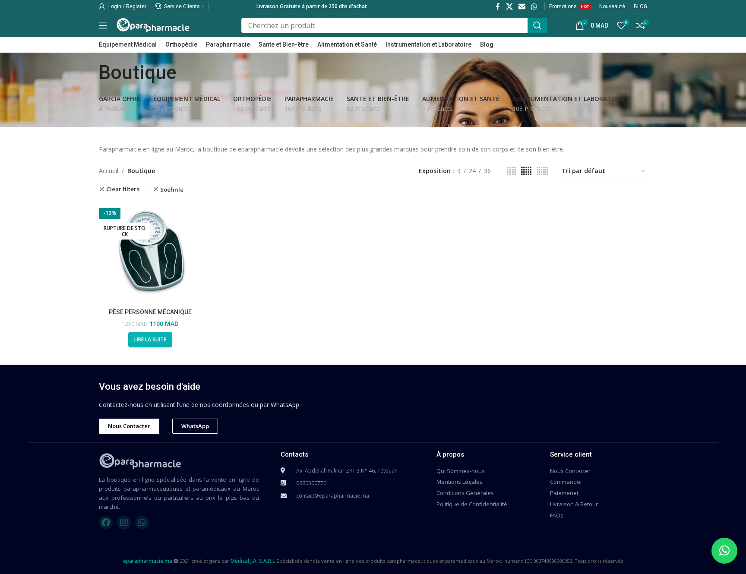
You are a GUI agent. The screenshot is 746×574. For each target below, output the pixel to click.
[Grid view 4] (511, 171)
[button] (724, 551)
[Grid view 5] (526, 171)
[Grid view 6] (542, 171)
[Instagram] (124, 523)
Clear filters (122, 189)
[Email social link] (521, 6)
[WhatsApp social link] (534, 6)
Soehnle (171, 189)
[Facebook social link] (498, 6)
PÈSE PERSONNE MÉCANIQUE (150, 312)
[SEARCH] (537, 25)
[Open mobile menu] (103, 25)
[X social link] (509, 6)
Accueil (108, 171)
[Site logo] (153, 24)
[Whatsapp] (142, 523)
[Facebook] (106, 523)
